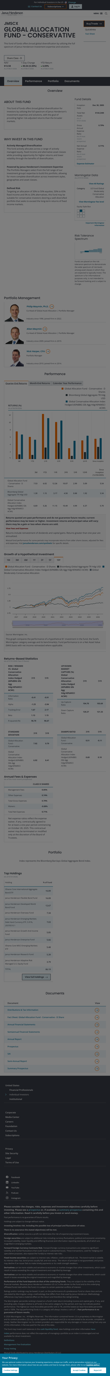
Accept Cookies (79, 1370)
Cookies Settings (10, 1370)
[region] (55, 1365)
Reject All (98, 1370)
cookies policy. (93, 1365)
